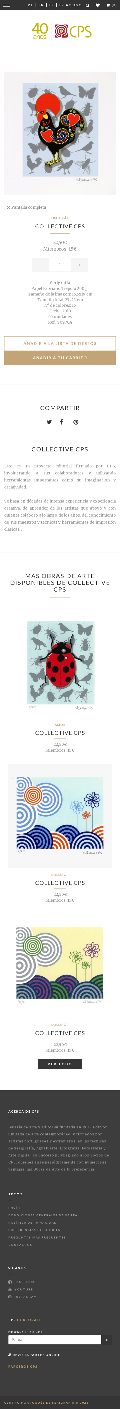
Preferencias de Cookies (34, 1229)
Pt (30, 5)
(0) (114, 5)
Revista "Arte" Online (36, 1354)
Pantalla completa (28, 207)
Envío (14, 1208)
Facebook (24, 1281)
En (41, 5)
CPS (25, 1320)
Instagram (25, 1296)
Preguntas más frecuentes (37, 1237)
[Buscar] (88, 5)
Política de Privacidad (32, 1222)
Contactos (20, 1244)
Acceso (74, 5)
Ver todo (60, 1064)
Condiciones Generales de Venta (43, 1215)
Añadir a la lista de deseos (60, 343)
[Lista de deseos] (98, 5)
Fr (61, 5)
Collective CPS (60, 226)
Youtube (23, 1289)
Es (51, 5)
